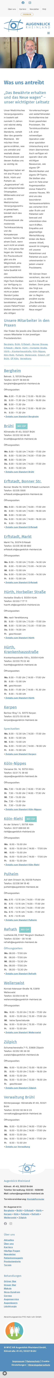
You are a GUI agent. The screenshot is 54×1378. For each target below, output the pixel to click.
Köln (16, 1214)
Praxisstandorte (12, 1261)
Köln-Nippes (39, 351)
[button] (4, 1373)
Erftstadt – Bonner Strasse (34, 344)
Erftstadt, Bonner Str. (22, 481)
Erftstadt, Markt (18, 536)
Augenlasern (11, 1303)
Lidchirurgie (10, 1306)
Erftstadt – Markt (12, 348)
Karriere (8, 1247)
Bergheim (9, 344)
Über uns (9, 1243)
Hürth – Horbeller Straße (34, 348)
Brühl (17, 344)
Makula (7, 1288)
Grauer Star (10, 1285)
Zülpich (10, 1042)
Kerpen (10, 707)
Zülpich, (42, 355)
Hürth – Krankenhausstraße (17, 351)
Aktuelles (9, 1240)
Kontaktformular (35, 1199)
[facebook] (5, 1223)
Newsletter (10, 1254)
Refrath (10, 929)
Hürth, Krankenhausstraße (21, 649)
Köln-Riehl (9, 355)
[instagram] (10, 1223)
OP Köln (14, 358)
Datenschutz (33, 1361)
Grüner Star (10, 1281)
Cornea (8, 1295)
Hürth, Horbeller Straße (25, 592)
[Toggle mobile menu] (48, 33)
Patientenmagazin (13, 1258)
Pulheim (20, 355)
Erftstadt (29, 1210)
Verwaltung (25, 358)
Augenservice (11, 1299)
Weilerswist (30, 355)
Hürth (39, 1210)
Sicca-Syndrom (12, 1292)
